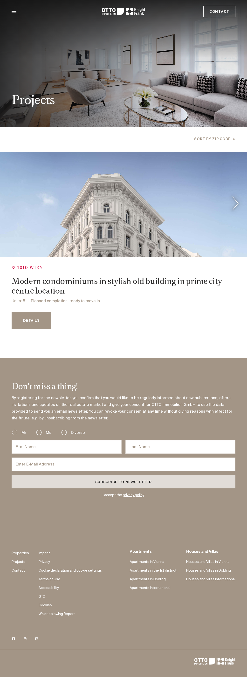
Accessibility (49, 588)
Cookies (45, 605)
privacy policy (133, 495)
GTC (42, 596)
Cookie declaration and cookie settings (70, 570)
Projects (18, 562)
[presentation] (235, 204)
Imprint (44, 553)
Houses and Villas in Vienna (207, 562)
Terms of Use (49, 579)
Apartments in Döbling (148, 579)
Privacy (44, 562)
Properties (20, 553)
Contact (219, 12)
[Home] (123, 12)
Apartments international (150, 588)
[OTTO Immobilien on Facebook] (13, 639)
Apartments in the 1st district (153, 570)
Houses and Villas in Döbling (208, 570)
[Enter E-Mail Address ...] (123, 464)
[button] (214, 139)
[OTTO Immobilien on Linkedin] (37, 639)
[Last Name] (180, 447)
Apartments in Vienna (147, 562)
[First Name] (67, 447)
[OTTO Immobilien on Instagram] (25, 639)
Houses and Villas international (210, 579)
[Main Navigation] (14, 11)
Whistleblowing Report (57, 614)
